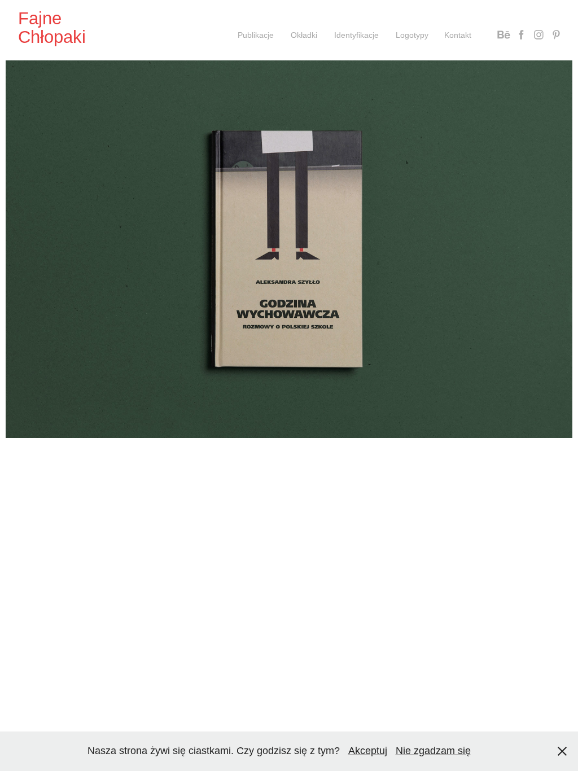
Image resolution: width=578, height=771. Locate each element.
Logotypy (412, 35)
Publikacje (256, 35)
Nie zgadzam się (433, 750)
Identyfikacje (356, 35)
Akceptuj (367, 750)
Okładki (304, 35)
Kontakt (457, 35)
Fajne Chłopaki (52, 27)
